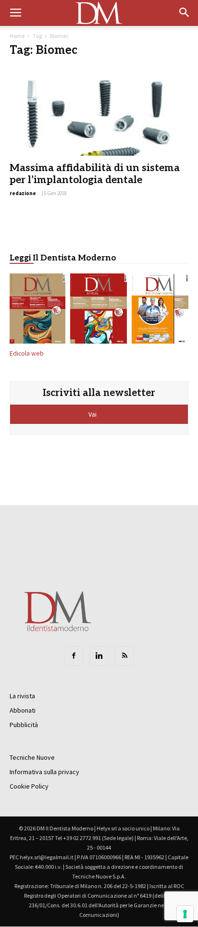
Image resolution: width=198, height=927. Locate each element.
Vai (93, 414)
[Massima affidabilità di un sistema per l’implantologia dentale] (99, 111)
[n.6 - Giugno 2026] (160, 310)
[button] (184, 13)
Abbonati (23, 710)
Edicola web (27, 353)
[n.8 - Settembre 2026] (37, 310)
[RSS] (124, 656)
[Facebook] (73, 656)
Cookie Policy (29, 786)
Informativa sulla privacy (44, 771)
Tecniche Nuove (32, 757)
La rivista (22, 696)
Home (17, 35)
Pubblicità (24, 724)
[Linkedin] (99, 656)
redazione (23, 193)
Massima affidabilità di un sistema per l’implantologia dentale (95, 174)
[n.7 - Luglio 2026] (98, 310)
